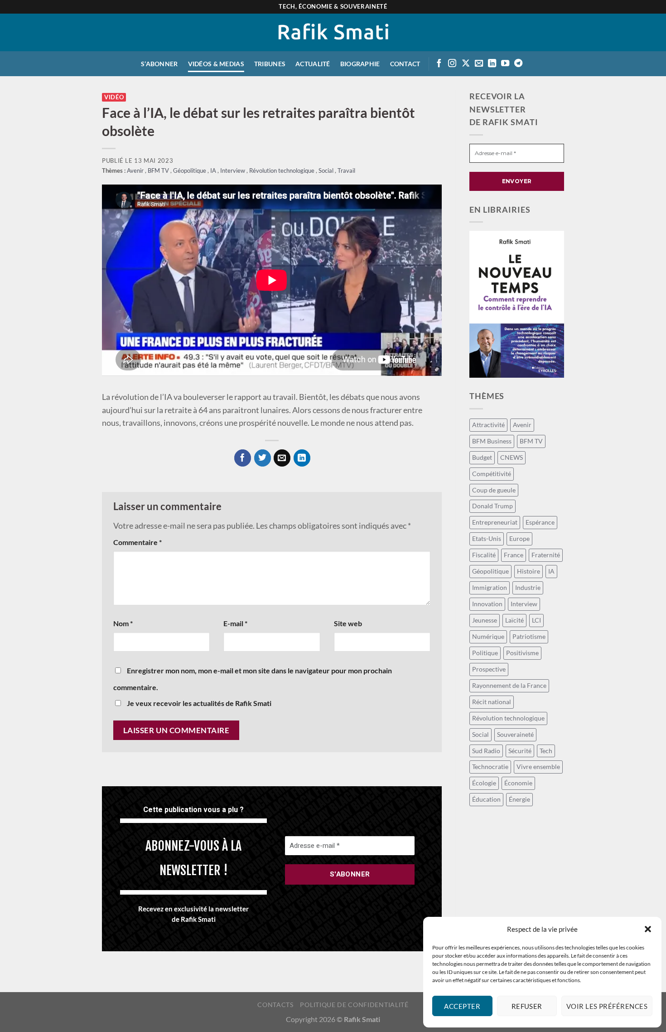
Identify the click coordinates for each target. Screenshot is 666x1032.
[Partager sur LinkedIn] (302, 457)
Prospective (489, 669)
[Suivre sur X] (466, 63)
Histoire (528, 571)
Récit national (491, 702)
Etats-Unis (486, 538)
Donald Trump (492, 506)
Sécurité (519, 751)
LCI (536, 620)
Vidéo (114, 97)
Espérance (540, 522)
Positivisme (522, 653)
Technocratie (490, 766)
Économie (518, 783)
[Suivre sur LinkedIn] (492, 63)
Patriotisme (528, 636)
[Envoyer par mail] (282, 457)
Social (327, 170)
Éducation (486, 799)
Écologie (484, 783)
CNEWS (511, 457)
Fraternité (545, 555)
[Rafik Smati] (333, 32)
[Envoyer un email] (479, 63)
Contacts (275, 1004)
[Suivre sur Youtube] (505, 63)
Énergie (519, 799)
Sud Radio (486, 751)
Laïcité (514, 620)
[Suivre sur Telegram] (518, 63)
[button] (647, 929)
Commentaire (137, 542)
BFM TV (159, 170)
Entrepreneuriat (494, 522)
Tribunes (269, 64)
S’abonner (159, 64)
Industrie (528, 587)
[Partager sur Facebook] (242, 457)
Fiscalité (484, 555)
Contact (405, 64)
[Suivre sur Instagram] (452, 63)
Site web (348, 623)
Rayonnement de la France (509, 685)
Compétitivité (491, 473)
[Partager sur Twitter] (262, 457)
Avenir (136, 170)
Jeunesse (484, 620)
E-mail (235, 623)
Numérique (488, 636)
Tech (546, 751)
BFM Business (492, 441)
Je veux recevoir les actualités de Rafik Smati (198, 703)
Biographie (360, 64)
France (513, 555)
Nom (123, 623)
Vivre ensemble (538, 766)
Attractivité (488, 424)
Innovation (487, 604)
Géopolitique (190, 170)
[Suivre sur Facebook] (439, 63)
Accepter (462, 1006)
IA (213, 170)
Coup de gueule (494, 490)
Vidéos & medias (216, 64)
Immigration (489, 587)
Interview (233, 170)
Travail (346, 170)
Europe (519, 538)
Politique (485, 653)
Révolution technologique (282, 170)
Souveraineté (515, 734)
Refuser (527, 1006)
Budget (482, 457)
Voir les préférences (606, 1006)
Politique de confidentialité (354, 1004)
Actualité (312, 64)
